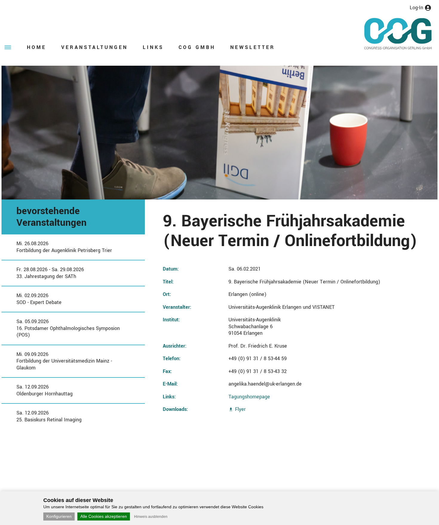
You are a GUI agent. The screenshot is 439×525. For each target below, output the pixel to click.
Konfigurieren (59, 516)
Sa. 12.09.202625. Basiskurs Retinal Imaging (49, 416)
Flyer (240, 409)
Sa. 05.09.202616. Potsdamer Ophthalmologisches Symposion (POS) (68, 328)
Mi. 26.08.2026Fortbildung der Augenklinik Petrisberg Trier (64, 247)
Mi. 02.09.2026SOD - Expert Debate (39, 299)
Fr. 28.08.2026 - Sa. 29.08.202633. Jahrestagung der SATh (50, 273)
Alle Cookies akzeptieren (103, 516)
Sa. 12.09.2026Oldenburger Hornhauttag (44, 390)
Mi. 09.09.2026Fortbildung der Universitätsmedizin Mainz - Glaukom (64, 361)
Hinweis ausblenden (151, 517)
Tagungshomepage (249, 396)
